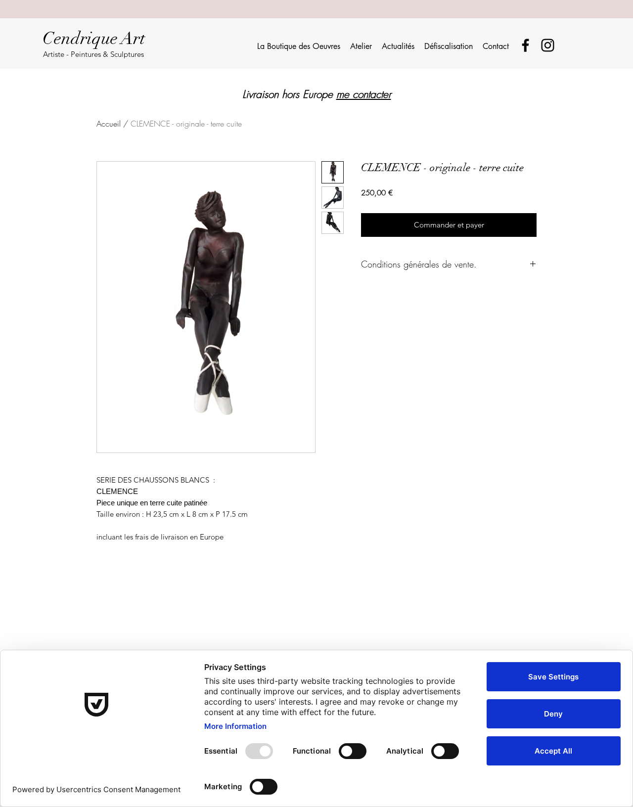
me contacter (363, 94)
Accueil (108, 123)
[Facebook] (525, 45)
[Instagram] (547, 45)
